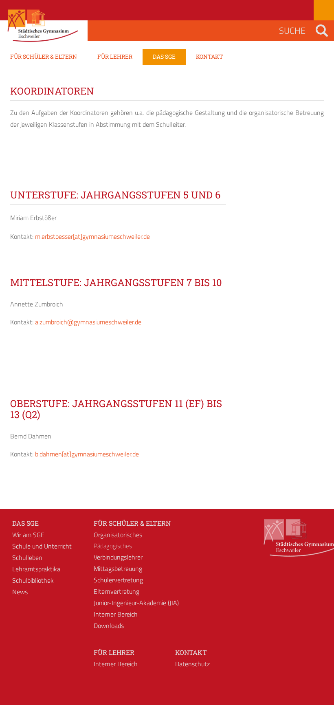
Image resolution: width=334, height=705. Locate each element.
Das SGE (25, 523)
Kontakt (191, 652)
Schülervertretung (118, 580)
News (20, 592)
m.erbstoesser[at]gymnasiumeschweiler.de (92, 236)
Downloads (109, 625)
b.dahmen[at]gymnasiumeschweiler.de (87, 454)
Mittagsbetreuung (118, 568)
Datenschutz (192, 664)
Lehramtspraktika (36, 569)
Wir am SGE (28, 535)
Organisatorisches (118, 535)
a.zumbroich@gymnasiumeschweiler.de (88, 322)
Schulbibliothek (33, 580)
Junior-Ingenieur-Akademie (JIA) (136, 603)
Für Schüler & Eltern (132, 523)
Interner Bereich (116, 614)
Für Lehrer (114, 652)
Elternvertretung (116, 591)
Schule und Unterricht (42, 546)
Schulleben (27, 557)
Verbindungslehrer (118, 557)
